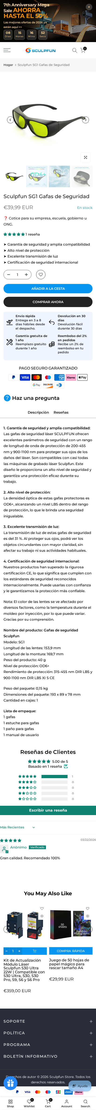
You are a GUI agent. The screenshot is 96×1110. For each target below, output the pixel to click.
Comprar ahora (48, 302)
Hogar (8, 65)
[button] (14, 234)
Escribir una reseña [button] (48, 810)
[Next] (85, 119)
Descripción (38, 412)
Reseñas (61, 412)
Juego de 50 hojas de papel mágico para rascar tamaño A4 (69, 964)
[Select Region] (68, 50)
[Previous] (10, 119)
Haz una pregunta (35, 398)
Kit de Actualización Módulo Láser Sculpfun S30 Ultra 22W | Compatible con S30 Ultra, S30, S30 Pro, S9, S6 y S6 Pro (24, 970)
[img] (10, 840)
